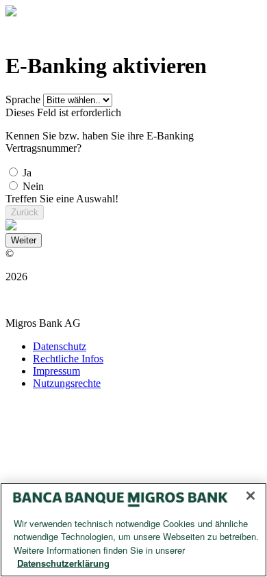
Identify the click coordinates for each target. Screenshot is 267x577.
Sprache (22, 99)
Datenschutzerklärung (63, 562)
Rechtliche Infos (68, 358)
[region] (133, 530)
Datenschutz (59, 346)
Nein (33, 186)
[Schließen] (251, 496)
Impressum (56, 371)
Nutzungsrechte (67, 383)
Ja (27, 172)
